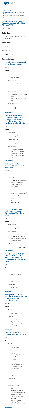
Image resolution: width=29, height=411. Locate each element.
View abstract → (9, 112)
